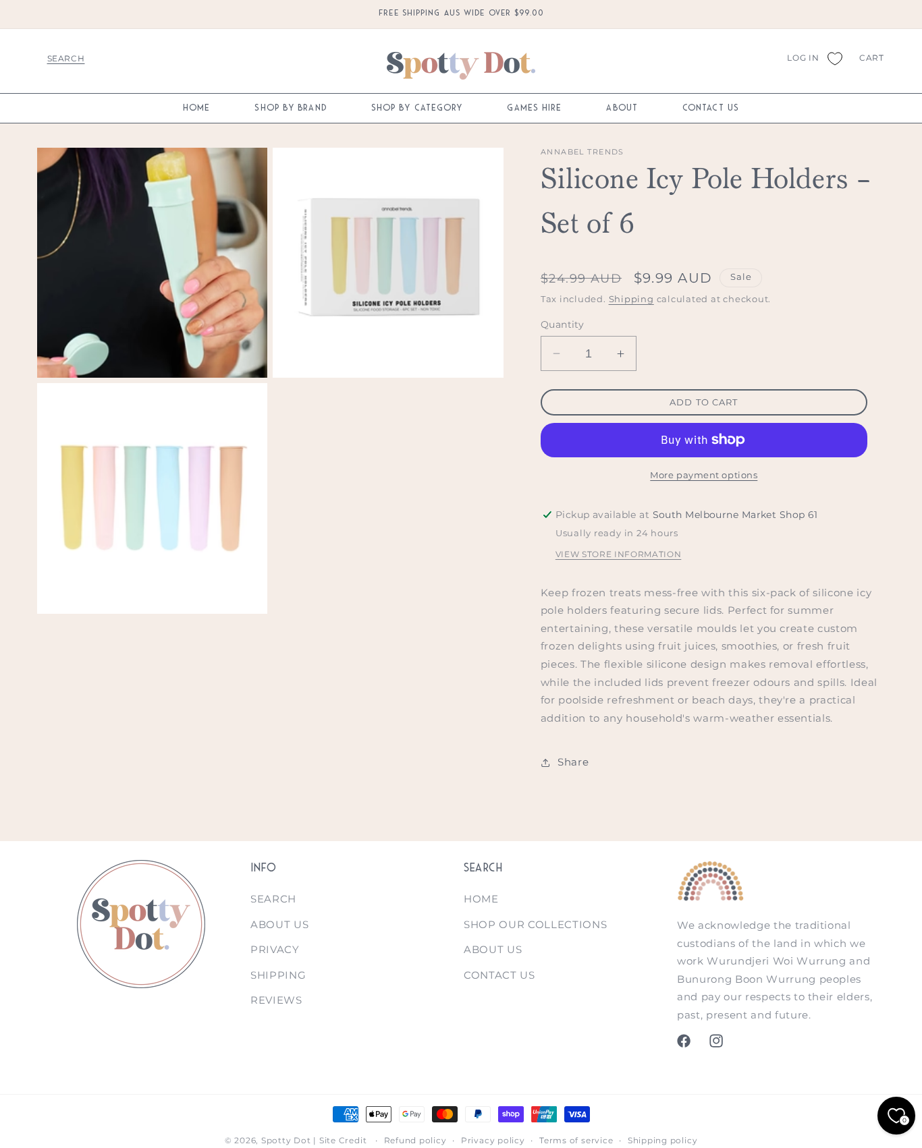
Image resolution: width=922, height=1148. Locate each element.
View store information (618, 554)
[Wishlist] (834, 58)
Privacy (275, 950)
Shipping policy (663, 1140)
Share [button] (573, 761)
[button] (65, 58)
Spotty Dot (286, 1140)
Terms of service (576, 1140)
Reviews (276, 1000)
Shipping (631, 298)
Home (481, 898)
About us (279, 924)
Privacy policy (493, 1140)
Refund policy (415, 1140)
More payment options (703, 474)
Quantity (563, 324)
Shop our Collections (535, 924)
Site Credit (343, 1140)
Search (273, 898)
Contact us (499, 975)
